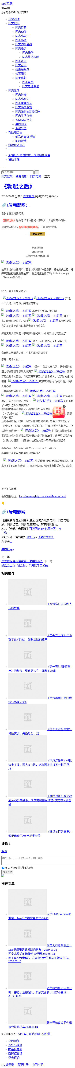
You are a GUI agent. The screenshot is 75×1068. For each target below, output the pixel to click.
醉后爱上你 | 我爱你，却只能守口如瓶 (24, 565)
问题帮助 (21, 140)
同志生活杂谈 (23, 115)
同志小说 (21, 40)
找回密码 (37, 1064)
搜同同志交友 (23, 119)
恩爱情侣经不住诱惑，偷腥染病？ (22, 561)
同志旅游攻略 (30, 56)
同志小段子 (22, 35)
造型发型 (21, 128)
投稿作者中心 (16, 145)
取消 (4, 851)
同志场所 (27, 52)
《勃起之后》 (18, 186)
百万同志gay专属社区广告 (45, 528)
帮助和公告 (15, 132)
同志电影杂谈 (30, 86)
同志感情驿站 (23, 107)
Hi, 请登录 (7, 1064)
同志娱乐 (14, 23)
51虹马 (31, 537)
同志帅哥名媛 (23, 44)
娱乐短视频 (22, 69)
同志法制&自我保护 (27, 111)
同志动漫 (21, 31)
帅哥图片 (21, 73)
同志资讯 (21, 61)
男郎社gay (7, 549)
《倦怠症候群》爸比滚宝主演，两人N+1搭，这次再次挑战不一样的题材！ (40, 765)
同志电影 (27, 82)
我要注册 (23, 1064)
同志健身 (21, 27)
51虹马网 (7, 3)
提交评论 (7, 872)
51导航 (46, 1033)
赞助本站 (14, 159)
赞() (5, 532)
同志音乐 (21, 65)
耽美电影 (21, 77)
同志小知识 (22, 98)
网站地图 (34, 1033)
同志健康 (21, 94)
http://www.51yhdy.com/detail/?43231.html (42, 496)
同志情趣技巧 (23, 103)
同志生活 (14, 90)
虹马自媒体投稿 (25, 136)
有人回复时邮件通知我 (19, 867)
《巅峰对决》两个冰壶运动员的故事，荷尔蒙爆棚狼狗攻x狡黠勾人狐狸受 (40, 800)
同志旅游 (21, 48)
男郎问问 (21, 124)
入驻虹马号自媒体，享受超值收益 (29, 155)
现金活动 (14, 19)
